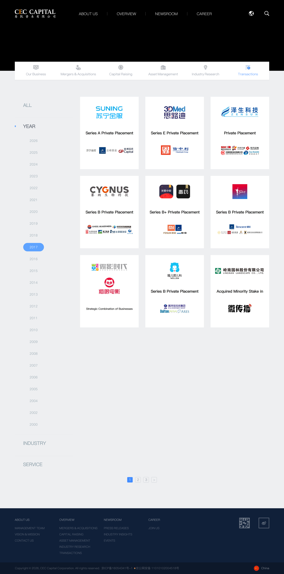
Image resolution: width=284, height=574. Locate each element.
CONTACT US (24, 540)
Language (251, 13)
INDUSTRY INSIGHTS (118, 534)
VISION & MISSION (27, 534)
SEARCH (266, 13)
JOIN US (153, 528)
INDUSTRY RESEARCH (74, 547)
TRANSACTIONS (70, 553)
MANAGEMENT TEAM (30, 528)
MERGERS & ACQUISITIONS (78, 528)
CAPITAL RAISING (71, 534)
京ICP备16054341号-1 (117, 568)
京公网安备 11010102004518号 (157, 568)
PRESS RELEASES (116, 528)
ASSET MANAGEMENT (74, 540)
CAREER (154, 520)
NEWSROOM (113, 520)
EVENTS (109, 540)
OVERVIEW (66, 520)
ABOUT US (22, 520)
